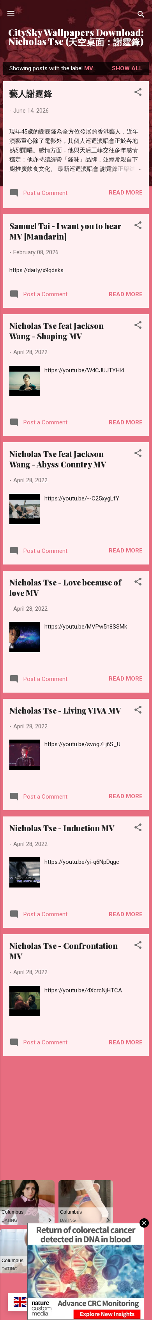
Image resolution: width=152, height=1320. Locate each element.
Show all (127, 68)
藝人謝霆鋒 (30, 93)
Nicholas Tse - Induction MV (61, 828)
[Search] (141, 16)
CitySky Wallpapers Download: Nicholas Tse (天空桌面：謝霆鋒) (76, 36)
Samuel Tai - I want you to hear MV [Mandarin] (65, 231)
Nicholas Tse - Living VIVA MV (65, 710)
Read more (126, 192)
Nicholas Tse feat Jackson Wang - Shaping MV (56, 330)
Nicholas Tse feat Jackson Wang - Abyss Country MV (57, 458)
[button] (138, 93)
